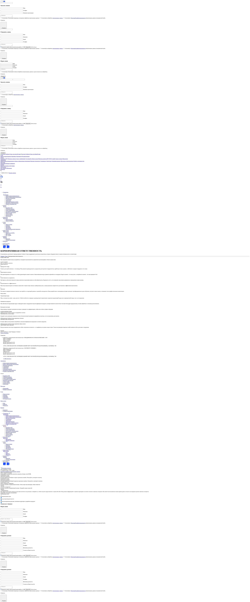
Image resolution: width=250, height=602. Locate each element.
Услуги (2, 157)
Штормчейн (3, 163)
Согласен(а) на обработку (52, 18)
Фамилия (25, 37)
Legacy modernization (20, 158)
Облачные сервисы (11, 158)
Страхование (43, 161)
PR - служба (8, 235)
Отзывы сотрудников (10, 165)
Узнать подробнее (4, 333)
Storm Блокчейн (9, 219)
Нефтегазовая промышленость (12, 195)
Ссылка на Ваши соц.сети (29, 550)
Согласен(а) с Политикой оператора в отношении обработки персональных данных (20, 18)
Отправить (3, 76)
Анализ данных (58, 158)
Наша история (4, 156)
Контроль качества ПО (43, 158)
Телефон (25, 10)
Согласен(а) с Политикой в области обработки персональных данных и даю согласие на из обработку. (24, 71)
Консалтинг (65, 158)
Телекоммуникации (56, 161)
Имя (24, 8)
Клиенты (9, 156)
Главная (2, 256)
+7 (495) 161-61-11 (7, 358)
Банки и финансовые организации (22, 161)
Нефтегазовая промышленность (8, 161)
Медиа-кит (9, 168)
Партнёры (13, 156)
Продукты (3, 162)
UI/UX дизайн (52, 158)
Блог (2, 168)
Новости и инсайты (10, 232)
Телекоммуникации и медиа (12, 201)
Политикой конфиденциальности (78, 18)
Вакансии (3, 165)
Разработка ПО (4, 158)
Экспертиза (3, 160)
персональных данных (58, 18)
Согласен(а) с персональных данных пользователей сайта (85, 18)
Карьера (2, 164)
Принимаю (10, 504)
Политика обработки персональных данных (10, 471)
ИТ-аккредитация (25, 156)
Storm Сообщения (10, 220)
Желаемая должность (28, 547)
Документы (18, 156)
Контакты (3, 169)
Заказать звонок (12, 172)
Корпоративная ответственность (13, 229)
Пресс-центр (3, 167)
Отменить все (4, 504)
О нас (2, 155)
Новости (5, 168)
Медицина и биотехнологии (67, 161)
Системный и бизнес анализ (32, 158)
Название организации (28, 12)
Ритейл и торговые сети (79, 161)
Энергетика (48, 161)
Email (24, 39)
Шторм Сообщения (10, 163)
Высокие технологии (35, 161)
